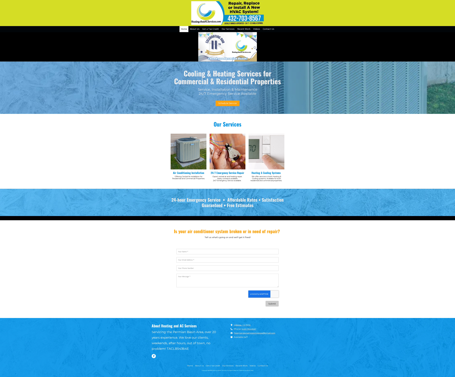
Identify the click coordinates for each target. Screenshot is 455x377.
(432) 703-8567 (248, 329)
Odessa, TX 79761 (242, 325)
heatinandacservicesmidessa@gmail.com (254, 333)
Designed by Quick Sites (246, 370)
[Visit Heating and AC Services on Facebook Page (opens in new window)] (154, 356)
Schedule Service (227, 103)
